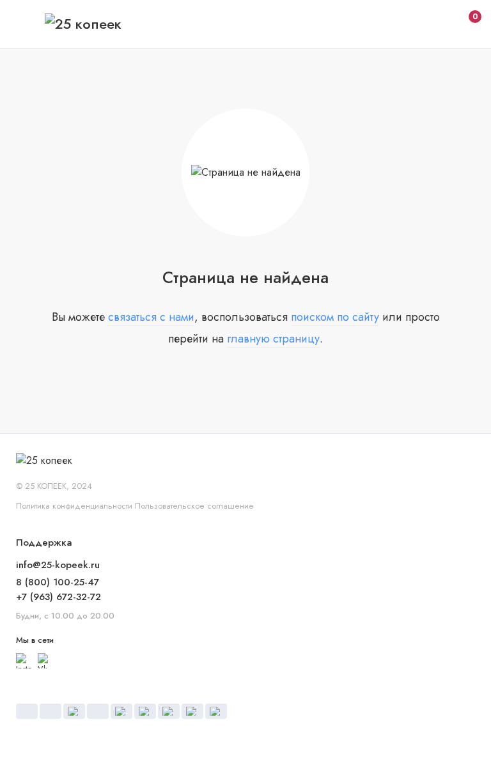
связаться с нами (151, 317)
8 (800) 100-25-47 (57, 582)
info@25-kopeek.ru (58, 565)
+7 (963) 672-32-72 (58, 597)
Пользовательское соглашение (194, 506)
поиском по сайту (335, 317)
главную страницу (273, 338)
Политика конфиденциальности (74, 506)
